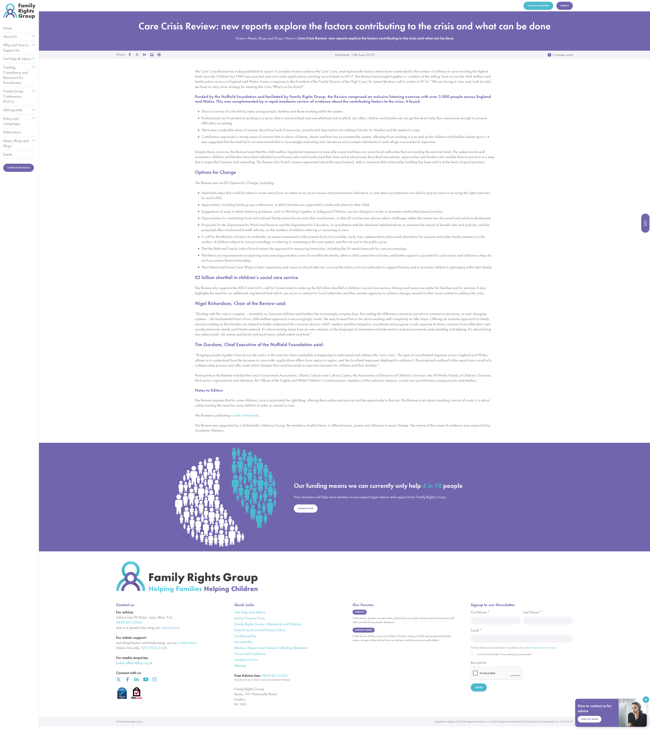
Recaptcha (478, 662)
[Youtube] (145, 679)
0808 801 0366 (129, 622)
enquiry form (170, 627)
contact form (187, 643)
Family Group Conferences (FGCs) (13, 96)
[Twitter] (118, 679)
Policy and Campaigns (11, 121)
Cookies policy (245, 636)
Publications (12, 132)
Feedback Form (245, 659)
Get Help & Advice (17, 59)
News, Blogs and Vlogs (16, 143)
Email (476, 630)
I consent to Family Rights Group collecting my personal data (504, 654)
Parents (359, 612)
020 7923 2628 (154, 648)
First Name (480, 612)
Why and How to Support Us (15, 47)
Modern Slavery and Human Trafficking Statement (270, 648)
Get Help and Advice (250, 612)
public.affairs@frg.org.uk (134, 663)
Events (7, 154)
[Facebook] (127, 679)
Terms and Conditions (250, 654)
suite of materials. (247, 415)
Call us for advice (538, 5)
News (290, 38)
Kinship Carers (363, 629)
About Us (10, 36)
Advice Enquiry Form (249, 618)
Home (7, 28)
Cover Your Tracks (18, 167)
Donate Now (305, 508)
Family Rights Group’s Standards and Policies (267, 624)
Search (564, 5)
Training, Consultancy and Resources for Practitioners (15, 75)
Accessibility (243, 642)
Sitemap (240, 665)
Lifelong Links (12, 110)
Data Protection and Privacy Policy (259, 630)
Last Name (532, 612)
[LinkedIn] (136, 679)
